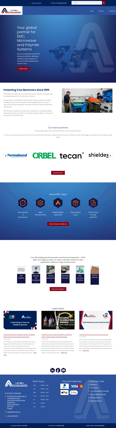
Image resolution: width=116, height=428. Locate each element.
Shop (91, 11)
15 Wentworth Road (13, 398)
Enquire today (23, 68)
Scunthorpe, (11, 402)
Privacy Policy (94, 387)
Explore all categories (58, 289)
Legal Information (95, 397)
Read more (64, 353)
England (9, 408)
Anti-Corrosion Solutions (80, 278)
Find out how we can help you (58, 224)
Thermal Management (51, 278)
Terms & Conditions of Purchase (99, 391)
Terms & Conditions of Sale (98, 394)
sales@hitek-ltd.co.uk (13, 412)
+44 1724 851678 (12, 416)
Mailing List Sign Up (96, 401)
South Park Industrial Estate (16, 400)
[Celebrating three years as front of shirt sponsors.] (95, 321)
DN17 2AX (10, 406)
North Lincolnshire (13, 404)
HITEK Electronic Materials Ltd (16, 396)
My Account (93, 384)
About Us (101, 11)
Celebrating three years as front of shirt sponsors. (93, 335)
